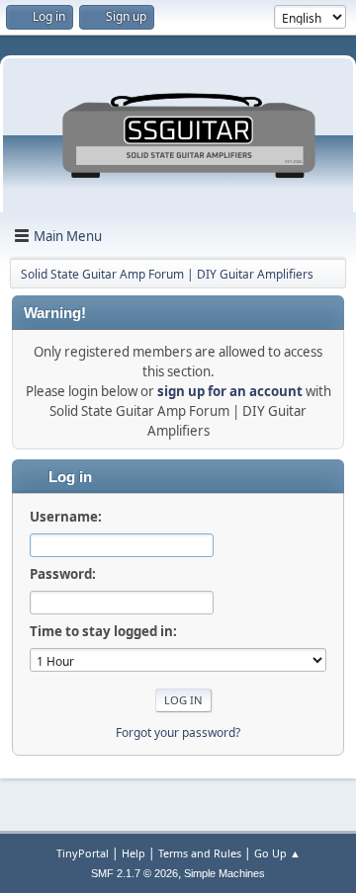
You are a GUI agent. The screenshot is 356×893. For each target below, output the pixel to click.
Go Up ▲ (277, 853)
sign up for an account (230, 391)
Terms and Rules (199, 853)
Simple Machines (224, 873)
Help (133, 853)
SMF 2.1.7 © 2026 (134, 873)
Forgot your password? (178, 732)
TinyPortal (82, 853)
